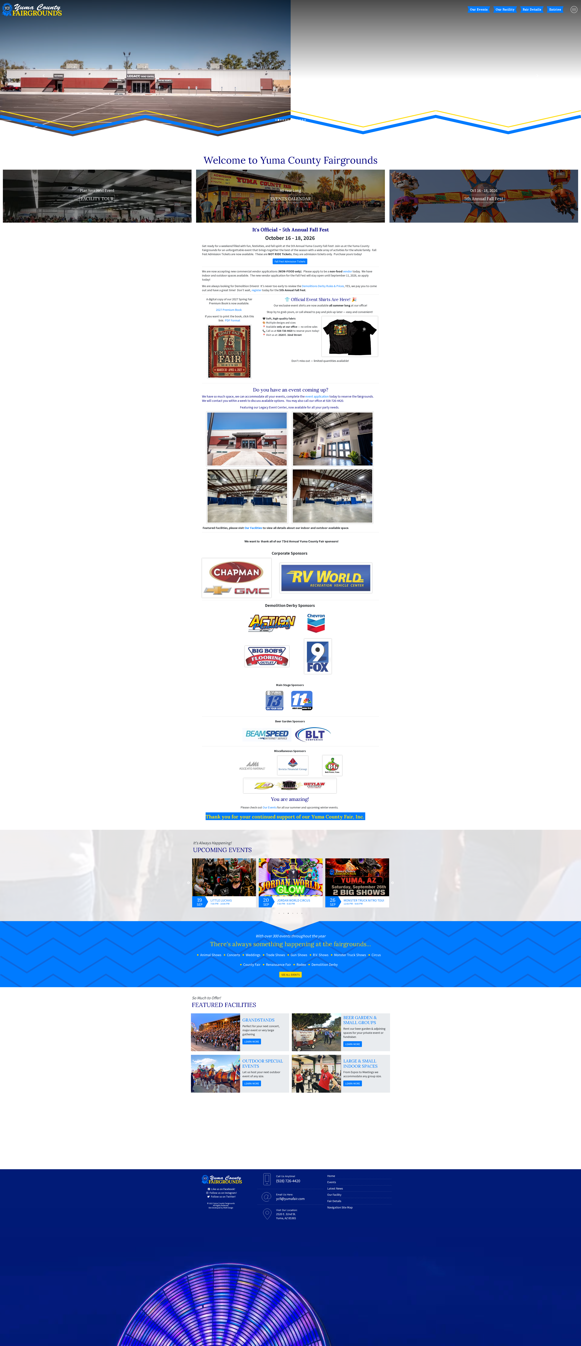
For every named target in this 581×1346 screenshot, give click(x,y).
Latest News (335, 1041)
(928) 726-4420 (288, 1033)
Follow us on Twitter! (223, 1049)
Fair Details (532, 9)
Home (331, 1028)
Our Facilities (254, 380)
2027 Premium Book (229, 162)
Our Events (479, 9)
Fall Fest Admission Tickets (290, 113)
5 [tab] (297, 765)
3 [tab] (288, 765)
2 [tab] (283, 765)
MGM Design (228, 1060)
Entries (555, 9)
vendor (347, 123)
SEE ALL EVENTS (290, 827)
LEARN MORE (251, 894)
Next (392, 735)
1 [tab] (279, 765)
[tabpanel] (224, 735)
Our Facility (505, 9)
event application (317, 249)
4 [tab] (292, 765)
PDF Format (232, 172)
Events (331, 1034)
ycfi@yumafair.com (290, 1051)
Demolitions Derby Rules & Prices (323, 138)
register (256, 142)
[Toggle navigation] (574, 9)
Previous (188, 735)
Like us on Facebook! (222, 1041)
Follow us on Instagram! (222, 1045)
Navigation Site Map (340, 1059)
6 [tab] (301, 765)
